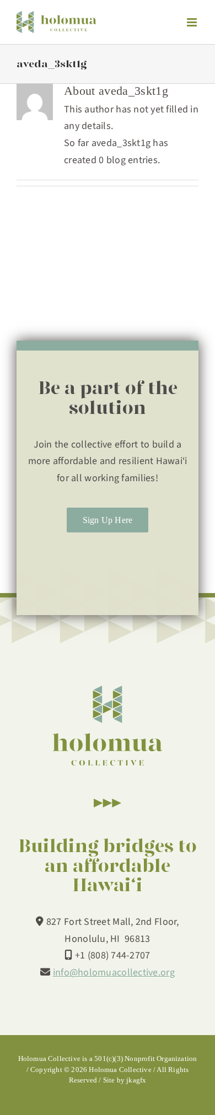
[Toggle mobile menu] (192, 22)
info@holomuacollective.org (114, 972)
